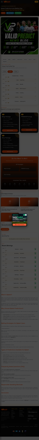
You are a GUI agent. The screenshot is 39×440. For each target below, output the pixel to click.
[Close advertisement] (26, 215)
